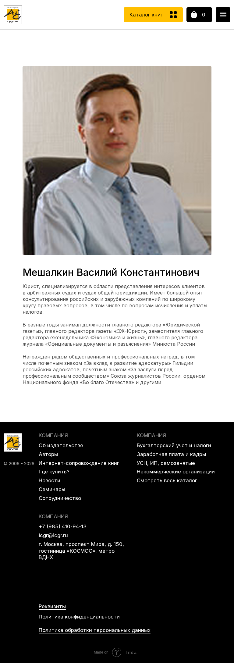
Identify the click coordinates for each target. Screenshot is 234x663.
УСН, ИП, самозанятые (166, 463)
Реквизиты (52, 606)
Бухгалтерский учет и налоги (174, 445)
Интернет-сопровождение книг (79, 463)
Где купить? (54, 472)
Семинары (52, 489)
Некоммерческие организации (176, 472)
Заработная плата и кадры (171, 454)
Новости (49, 480)
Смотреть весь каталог (167, 480)
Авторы (48, 454)
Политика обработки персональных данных (95, 630)
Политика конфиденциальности (79, 617)
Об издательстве (61, 445)
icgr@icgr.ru (53, 535)
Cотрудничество (60, 498)
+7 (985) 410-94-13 (63, 526)
